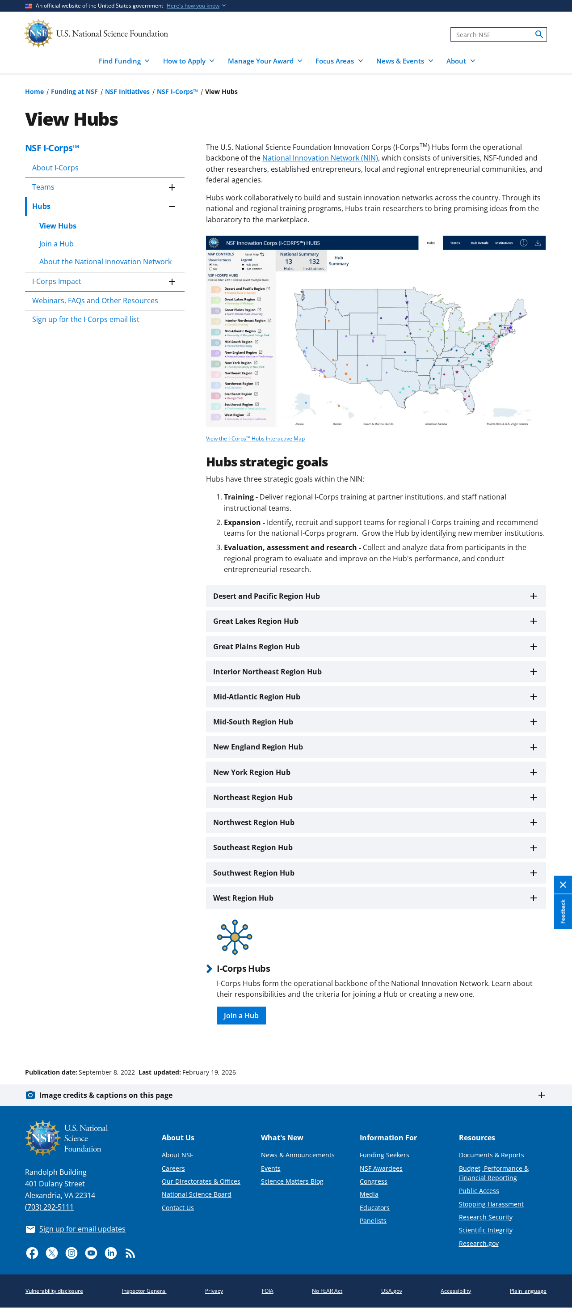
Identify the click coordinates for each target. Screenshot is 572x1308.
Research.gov (479, 1243)
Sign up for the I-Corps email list (85, 319)
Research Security (486, 1217)
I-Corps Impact (56, 281)
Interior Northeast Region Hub (267, 672)
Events (271, 1168)
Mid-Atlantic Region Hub (256, 697)
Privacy (214, 1291)
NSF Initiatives (127, 91)
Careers (173, 1168)
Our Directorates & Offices (201, 1181)
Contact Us (178, 1207)
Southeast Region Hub (253, 847)
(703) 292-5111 (49, 1207)
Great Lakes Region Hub (256, 621)
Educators (375, 1207)
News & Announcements (298, 1155)
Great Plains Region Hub (256, 647)
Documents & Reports (491, 1155)
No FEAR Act (327, 1291)
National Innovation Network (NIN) (320, 158)
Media (369, 1194)
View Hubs (57, 226)
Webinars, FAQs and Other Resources (95, 300)
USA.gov (391, 1291)
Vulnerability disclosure (54, 1291)
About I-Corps (55, 168)
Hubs (41, 206)
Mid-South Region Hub (253, 722)
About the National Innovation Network (105, 262)
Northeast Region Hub (253, 797)
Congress (373, 1181)
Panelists (373, 1220)
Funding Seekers (384, 1155)
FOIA (267, 1291)
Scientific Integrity (486, 1230)
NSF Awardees (381, 1168)
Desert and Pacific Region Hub (266, 596)
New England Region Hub (258, 747)
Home (34, 91)
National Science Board (196, 1194)
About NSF (177, 1155)
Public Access (479, 1190)
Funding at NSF (74, 91)
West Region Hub (243, 898)
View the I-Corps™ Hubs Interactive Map (255, 438)
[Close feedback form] (563, 885)
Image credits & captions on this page (105, 1095)
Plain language (528, 1291)
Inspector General (144, 1291)
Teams (43, 187)
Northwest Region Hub (253, 822)
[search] (539, 34)
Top (552, 1038)
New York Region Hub (251, 772)
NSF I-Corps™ (177, 91)
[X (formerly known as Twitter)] (52, 1253)
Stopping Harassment (491, 1204)
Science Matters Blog (292, 1181)
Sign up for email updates (82, 1229)
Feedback (563, 912)
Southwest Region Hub (253, 873)
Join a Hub (56, 244)
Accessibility (456, 1291)
